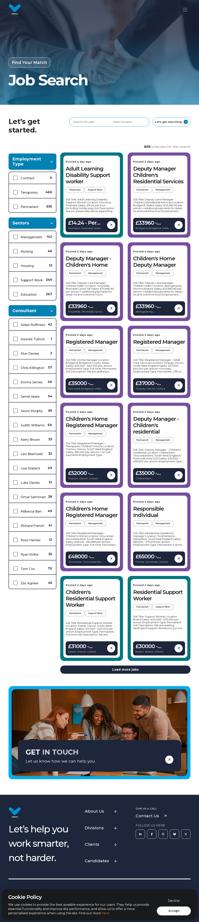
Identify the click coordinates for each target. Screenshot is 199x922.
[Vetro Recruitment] (15, 9)
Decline (174, 901)
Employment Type (26, 161)
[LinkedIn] (140, 834)
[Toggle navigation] (185, 10)
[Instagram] (163, 834)
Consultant (24, 310)
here (105, 913)
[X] (185, 834)
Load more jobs (125, 669)
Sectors (20, 223)
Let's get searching (168, 121)
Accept (174, 911)
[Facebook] (151, 834)
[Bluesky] (174, 834)
